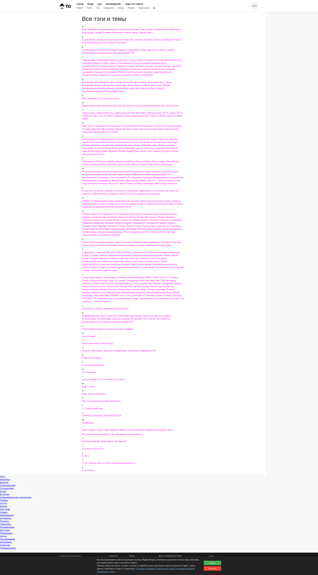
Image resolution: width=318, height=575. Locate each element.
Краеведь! (130, 148)
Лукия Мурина (172, 161)
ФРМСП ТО (128, 322)
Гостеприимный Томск (114, 72)
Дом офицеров (142, 88)
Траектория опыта (106, 298)
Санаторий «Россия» (105, 252)
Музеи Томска (126, 183)
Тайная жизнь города (91, 277)
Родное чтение (89, 245)
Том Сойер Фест (152, 280)
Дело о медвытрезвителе (121, 82)
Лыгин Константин (115, 164)
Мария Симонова (153, 172)
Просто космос (154, 229)
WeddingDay (88, 423)
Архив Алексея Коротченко (168, 29)
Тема (111, 280)
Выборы (109, 53)
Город (79, 4)
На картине (87, 191)
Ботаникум (120, 43)
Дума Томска (118, 91)
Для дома (5, 509)
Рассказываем (7, 539)
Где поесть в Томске (127, 60)
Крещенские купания (97, 151)
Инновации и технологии (119, 126)
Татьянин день (109, 277)
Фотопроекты (105, 322)
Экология (86, 351)
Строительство (8, 485)
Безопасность (103, 40)
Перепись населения (91, 217)
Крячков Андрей (126, 151)
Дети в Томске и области (139, 85)
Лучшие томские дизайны (94, 164)
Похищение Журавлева (93, 223)
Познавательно (8, 548)
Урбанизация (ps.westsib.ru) (115, 309)
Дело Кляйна (88, 82)
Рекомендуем (7, 527)
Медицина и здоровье (142, 177)
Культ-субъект (153, 151)
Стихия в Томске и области (94, 267)
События (134, 258)
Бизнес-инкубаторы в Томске (167, 40)
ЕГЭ (100, 98)
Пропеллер (131, 229)
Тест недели (120, 280)
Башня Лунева (89, 40)
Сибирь (166, 255)
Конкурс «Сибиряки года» (145, 145)
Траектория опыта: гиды (127, 298)
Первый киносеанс (168, 214)
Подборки (86, 220)
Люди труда (166, 164)
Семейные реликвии (157, 252)
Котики (108, 148)
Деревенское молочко (92, 85)
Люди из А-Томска (139, 164)
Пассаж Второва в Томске (130, 214)
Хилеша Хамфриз (125, 329)
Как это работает (142, 139)
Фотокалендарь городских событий (113, 319)
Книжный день (160, 142)
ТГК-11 (162, 277)
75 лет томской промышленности (120, 463)
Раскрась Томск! (113, 242)
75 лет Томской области (93, 463)
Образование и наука (104, 201)
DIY (83, 372)
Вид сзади (146, 50)
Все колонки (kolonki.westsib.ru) (96, 434)
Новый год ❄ (154, 194)
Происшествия (149, 226)
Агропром (92, 29)
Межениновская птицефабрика (96, 180)
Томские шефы (139, 289)
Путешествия (155, 232)
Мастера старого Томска (119, 175)
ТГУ (168, 277)
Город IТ (113, 63)
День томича (165, 82)
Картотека (163, 139)
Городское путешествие (130, 69)
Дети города (156, 85)
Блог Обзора (109, 43)
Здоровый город (122, 116)
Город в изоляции (142, 63)
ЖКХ (176, 106)
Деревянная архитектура (115, 85)
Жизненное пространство (114, 106)
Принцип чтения (89, 226)
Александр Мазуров (107, 29)
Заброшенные (88, 113)
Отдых (179, 204)
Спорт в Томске (145, 261)
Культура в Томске (169, 151)
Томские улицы (124, 289)
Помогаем (5, 524)
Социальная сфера (122, 261)
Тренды (175, 298)
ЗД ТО (165, 113)
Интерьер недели (173, 126)
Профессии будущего (172, 229)
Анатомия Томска (138, 29)
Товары (4, 500)
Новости (79, 8)
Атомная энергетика (112, 32)
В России (4, 494)
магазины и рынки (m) (102, 172)
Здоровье (5, 479)
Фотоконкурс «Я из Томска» (143, 319)
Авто (84, 29)
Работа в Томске (97, 242)
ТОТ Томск (87, 298)
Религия (137, 242)
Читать (3, 536)
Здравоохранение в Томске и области (148, 116)
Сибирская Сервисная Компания (147, 255)
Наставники (132, 191)
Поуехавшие (176, 220)
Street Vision (115, 401)
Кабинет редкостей (90, 139)
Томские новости (157, 286)
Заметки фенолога (104, 113)
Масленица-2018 (170, 172)
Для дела (5, 530)
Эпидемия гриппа (147, 351)
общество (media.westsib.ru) (95, 204)
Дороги (160, 88)
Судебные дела (110, 270)
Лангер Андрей (107, 161)
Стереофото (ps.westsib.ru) (164, 264)
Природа (102, 226)
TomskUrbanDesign (94, 408)
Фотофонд (117, 322)
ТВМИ (148, 277)
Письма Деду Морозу (146, 217)
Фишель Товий (141, 316)
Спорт (134, 261)
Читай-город (107, 343)
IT (100, 379)
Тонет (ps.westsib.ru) (135, 295)
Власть (155, 50)
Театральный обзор (99, 280)
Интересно (5, 518)
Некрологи (174, 191)
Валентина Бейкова (108, 50)
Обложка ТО (87, 201)
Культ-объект (140, 151)
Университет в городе (92, 309)
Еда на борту (113, 98)
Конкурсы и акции (166, 145)
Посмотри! (164, 220)
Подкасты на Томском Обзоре (106, 220)
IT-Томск (120, 379)
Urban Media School (112, 416)
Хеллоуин (111, 329)
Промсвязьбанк (118, 229)
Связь (118, 252)
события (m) (145, 258)
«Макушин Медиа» (118, 430)
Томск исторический (142, 283)
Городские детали (107, 66)
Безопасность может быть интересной (128, 40)
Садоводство (88, 252)
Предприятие (139, 223)
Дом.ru (153, 88)
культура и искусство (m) (93, 154)
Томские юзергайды (156, 289)
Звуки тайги (140, 113)
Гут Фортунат (147, 75)
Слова (85, 258)
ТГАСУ (155, 277)
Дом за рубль (128, 88)
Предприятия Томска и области (160, 223)
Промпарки (104, 229)
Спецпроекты (108, 8)
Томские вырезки (141, 286)
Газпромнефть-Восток (107, 60)
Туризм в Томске (101, 301)
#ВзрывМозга (107, 441)
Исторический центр (139, 129)
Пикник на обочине (127, 217)
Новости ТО (123, 194)
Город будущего (125, 63)
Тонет (122, 295)
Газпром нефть (89, 60)
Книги (120, 142)
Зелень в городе (174, 116)
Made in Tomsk (88, 387)
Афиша (121, 8)
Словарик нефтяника (99, 258)
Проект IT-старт (133, 226)
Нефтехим (97, 194)
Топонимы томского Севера (158, 295)
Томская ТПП (125, 286)
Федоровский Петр (90, 316)
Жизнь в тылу (133, 106)
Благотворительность (92, 43)
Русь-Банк (121, 245)
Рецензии (176, 242)
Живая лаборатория (91, 106)
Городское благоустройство (105, 69)
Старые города (144, 264)
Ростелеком (110, 245)
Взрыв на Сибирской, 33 (130, 50)
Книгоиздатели (146, 142)
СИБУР (174, 255)
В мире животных (90, 50)
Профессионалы (90, 232)
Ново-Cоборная (110, 194)
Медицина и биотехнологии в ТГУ (115, 177)
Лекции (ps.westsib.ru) (125, 161)
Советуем (5, 545)
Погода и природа (165, 217)
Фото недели (164, 316)
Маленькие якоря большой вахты (128, 172)
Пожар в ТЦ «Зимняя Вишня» (134, 220)
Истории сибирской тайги (93, 129)
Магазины (86, 172)
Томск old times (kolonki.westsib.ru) (116, 283)
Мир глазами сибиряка (136, 180)
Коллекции (173, 142)
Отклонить (212, 568)
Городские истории (125, 66)
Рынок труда (165, 245)
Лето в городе (158, 161)
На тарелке (98, 191)
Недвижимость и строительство (153, 191)
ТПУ (95, 298)
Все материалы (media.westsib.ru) (127, 434)
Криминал (113, 151)
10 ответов (87, 449)
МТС (117, 183)
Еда (100, 4)
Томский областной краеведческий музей (126, 292)
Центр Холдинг (89, 336)
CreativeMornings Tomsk (93, 365)
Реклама (131, 8)
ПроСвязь (142, 229)
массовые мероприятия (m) (94, 175)
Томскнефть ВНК (101, 295)
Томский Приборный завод (158, 292)
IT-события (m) (109, 379)
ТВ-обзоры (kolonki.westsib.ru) (130, 277)
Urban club (97, 416)
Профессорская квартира (110, 232)
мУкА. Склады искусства (165, 183)
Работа (85, 242)
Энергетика (133, 351)
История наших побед (160, 129)
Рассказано (127, 242)
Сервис (4, 512)
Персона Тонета (109, 217)
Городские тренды (162, 66)
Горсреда (98, 72)
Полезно (4, 521)
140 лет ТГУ (98, 449)
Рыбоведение (151, 245)
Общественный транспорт (127, 201)
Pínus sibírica (88, 394)
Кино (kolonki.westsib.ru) (106, 142)
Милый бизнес (118, 180)
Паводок (86, 214)
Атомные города (130, 32)
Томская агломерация (162, 283)
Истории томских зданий (117, 129)
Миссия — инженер (157, 180)
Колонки (86, 145)
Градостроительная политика (138, 72)
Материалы (6, 542)
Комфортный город (123, 145)
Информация (7, 515)
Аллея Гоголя (123, 29)
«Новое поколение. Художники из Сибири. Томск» (151, 430)
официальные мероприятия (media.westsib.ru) (103, 207)
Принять (212, 563)
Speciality (104, 401)
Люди (90, 4)
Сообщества (106, 261)
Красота (139, 148)
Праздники (127, 223)
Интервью (147, 126)
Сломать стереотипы (119, 258)
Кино (92, 142)
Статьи (89, 8)
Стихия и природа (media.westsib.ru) (124, 267)
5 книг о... (86, 456)
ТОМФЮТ (114, 295)
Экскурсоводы (120, 351)
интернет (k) (158, 126)
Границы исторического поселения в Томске (119, 75)
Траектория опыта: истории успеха (155, 298)
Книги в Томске (131, 142)
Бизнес (150, 40)
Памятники (96, 214)
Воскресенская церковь (93, 53)
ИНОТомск (137, 126)
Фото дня (153, 316)
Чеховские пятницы (91, 343)
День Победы (140, 82)
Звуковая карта (154, 113)
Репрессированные (151, 242)
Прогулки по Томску (116, 226)
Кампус (154, 139)
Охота (128, 207)
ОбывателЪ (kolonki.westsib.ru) (161, 204)
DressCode (91, 372)
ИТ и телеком (111, 132)
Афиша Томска (146, 32)
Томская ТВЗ (112, 286)
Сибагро (103, 255)
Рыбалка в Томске (135, 245)
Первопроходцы (150, 214)
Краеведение (113, 4)
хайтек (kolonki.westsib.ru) (94, 329)
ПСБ (125, 232)
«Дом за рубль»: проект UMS (95, 430)
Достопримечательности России (97, 91)
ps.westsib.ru (100, 394)
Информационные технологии (15, 497)
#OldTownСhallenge (91, 441)
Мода (111, 183)
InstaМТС (94, 379)
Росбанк (100, 245)
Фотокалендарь (89, 319)
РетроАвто (166, 242)
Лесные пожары (143, 161)
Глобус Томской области (164, 60)
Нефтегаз (86, 194)
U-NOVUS (86, 416)
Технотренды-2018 (135, 280)
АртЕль (151, 29)
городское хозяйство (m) (153, 69)
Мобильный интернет (98, 183)
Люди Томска (154, 164)
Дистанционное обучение (94, 88)
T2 (83, 408)
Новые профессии (138, 194)
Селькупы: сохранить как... (134, 252)
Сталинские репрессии (109, 264)
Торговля (176, 295)
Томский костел (99, 292)
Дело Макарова (102, 82)
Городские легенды (144, 66)
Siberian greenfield (90, 401)
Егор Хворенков (89, 98)
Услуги (3, 503)
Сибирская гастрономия (119, 255)
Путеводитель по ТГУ (138, 232)
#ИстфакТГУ (120, 441)
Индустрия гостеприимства (94, 126)
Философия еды (126, 316)
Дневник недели (114, 88)
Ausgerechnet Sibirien (92, 358)
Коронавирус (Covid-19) (93, 148)
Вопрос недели (167, 50)
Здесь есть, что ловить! (103, 116)
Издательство (144, 8)
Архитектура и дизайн (92, 32)
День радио (153, 82)
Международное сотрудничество (168, 177)
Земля (85, 119)
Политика (153, 220)
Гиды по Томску (134, 4)
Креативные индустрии (154, 148)
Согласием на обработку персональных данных (155, 569)
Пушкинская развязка (110, 235)
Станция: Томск (128, 264)
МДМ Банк (137, 175)
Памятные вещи (109, 214)
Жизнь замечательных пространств (156, 106)
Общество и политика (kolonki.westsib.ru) (127, 204)
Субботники (96, 270)
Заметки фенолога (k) (124, 113)
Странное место (149, 267)
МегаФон (147, 175)
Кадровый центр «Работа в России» (117, 139)
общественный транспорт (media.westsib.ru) (160, 201)
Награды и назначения (115, 191)
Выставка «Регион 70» (124, 53)
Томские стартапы (107, 289)
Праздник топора (113, 223)
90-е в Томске (88, 470)
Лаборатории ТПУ (90, 161)
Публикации (6, 533)
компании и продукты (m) (102, 145)
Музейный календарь (143, 183)
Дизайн (166, 85)
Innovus (85, 379)
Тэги (98, 8)
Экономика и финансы (102, 351)
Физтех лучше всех (109, 316)
